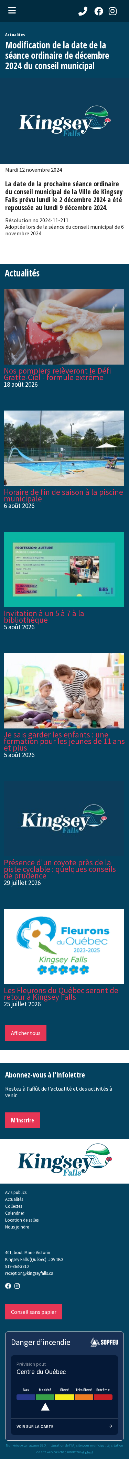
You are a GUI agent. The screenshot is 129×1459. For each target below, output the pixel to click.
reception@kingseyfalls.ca (29, 1273)
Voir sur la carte (35, 1426)
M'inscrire (22, 1120)
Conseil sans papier (33, 1311)
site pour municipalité (92, 1445)
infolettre (74, 1452)
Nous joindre (17, 1227)
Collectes (13, 1206)
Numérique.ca (16, 1445)
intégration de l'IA (60, 1445)
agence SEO (37, 1445)
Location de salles (22, 1220)
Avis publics (15, 1192)
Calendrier (14, 1213)
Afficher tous (26, 1032)
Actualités (14, 1199)
